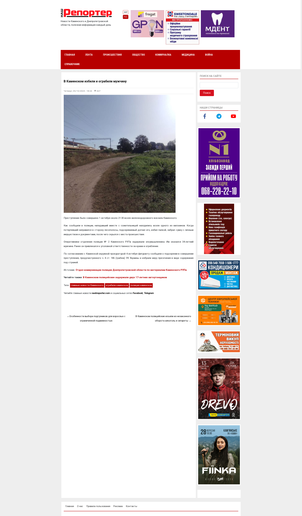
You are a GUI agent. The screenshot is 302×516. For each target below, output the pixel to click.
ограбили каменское (117, 285)
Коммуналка (163, 54)
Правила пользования (98, 506)
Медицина (188, 54)
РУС (125, 17)
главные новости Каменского (87, 285)
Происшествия (112, 54)
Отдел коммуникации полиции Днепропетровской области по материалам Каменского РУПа (131, 270)
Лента (89, 54)
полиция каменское (141, 285)
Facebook (138, 293)
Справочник (72, 64)
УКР (125, 12)
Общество (138, 54)
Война (209, 54)
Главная (69, 54)
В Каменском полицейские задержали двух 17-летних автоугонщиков (125, 277)
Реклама (118, 506)
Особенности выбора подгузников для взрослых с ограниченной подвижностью (97, 318)
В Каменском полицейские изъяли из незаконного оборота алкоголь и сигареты (163, 318)
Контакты (131, 506)
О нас (80, 506)
